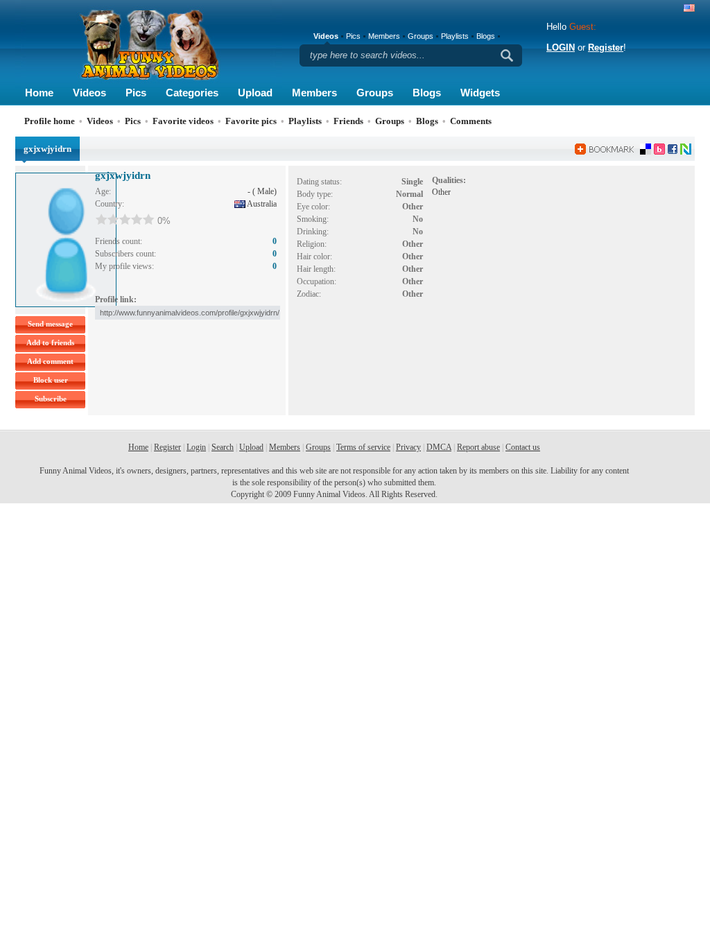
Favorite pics (251, 121)
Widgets (480, 92)
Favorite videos (183, 121)
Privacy (408, 447)
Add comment (50, 361)
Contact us (522, 447)
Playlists (455, 36)
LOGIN (560, 47)
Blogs (427, 92)
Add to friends (50, 342)
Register (605, 47)
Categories (192, 92)
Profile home (49, 121)
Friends (348, 121)
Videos (89, 92)
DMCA (438, 447)
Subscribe (51, 398)
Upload (255, 92)
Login (196, 447)
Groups (374, 92)
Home (39, 92)
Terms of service (363, 447)
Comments (471, 121)
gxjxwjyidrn (122, 175)
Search (222, 447)
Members (314, 92)
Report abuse (478, 447)
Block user (50, 380)
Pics (135, 92)
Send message (50, 324)
